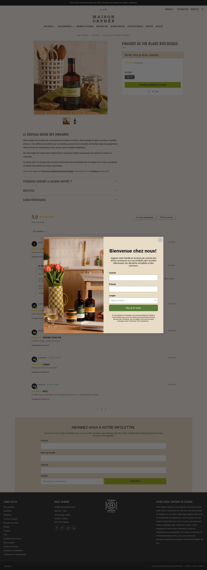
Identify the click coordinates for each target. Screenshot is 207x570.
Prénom (112, 284)
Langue (112, 295)
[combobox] (132, 300)
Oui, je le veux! (133, 307)
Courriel (112, 273)
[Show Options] (155, 300)
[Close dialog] (160, 240)
